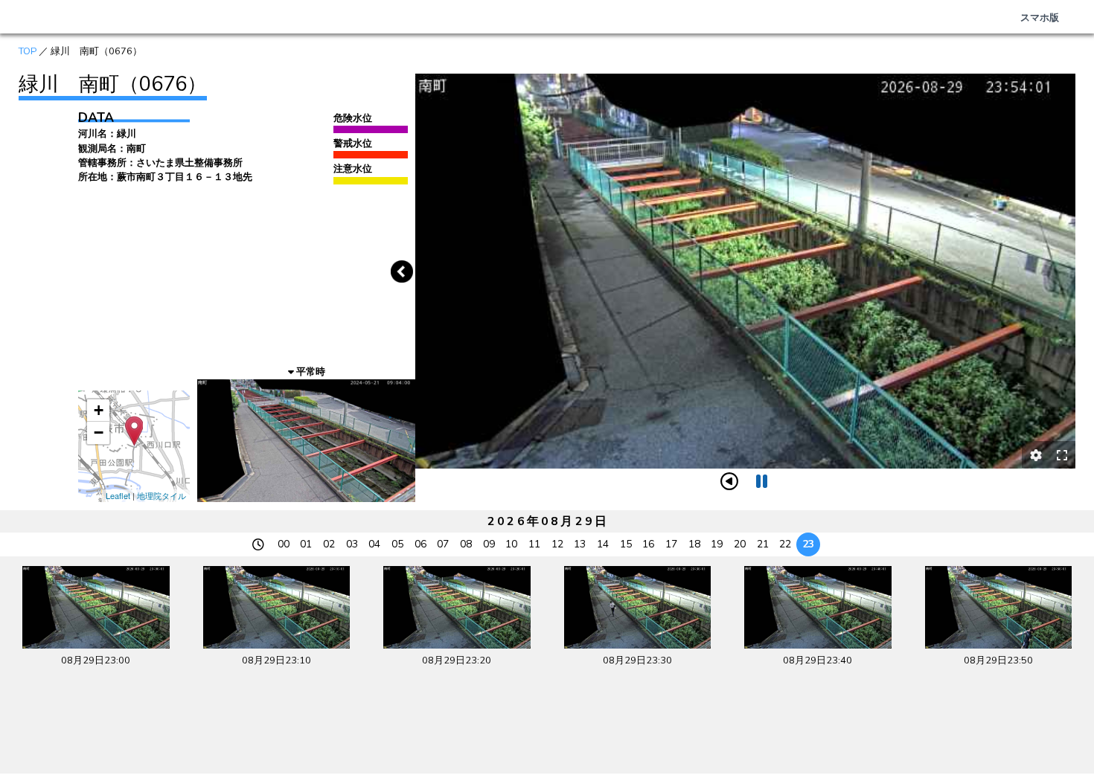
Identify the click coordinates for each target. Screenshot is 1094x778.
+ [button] (98, 410)
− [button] (98, 432)
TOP (27, 51)
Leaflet (118, 495)
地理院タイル (161, 495)
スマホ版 (1039, 18)
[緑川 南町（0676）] (134, 431)
